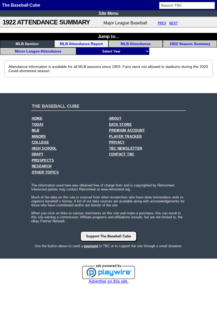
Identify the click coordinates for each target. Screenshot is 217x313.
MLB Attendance (136, 44)
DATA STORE (120, 125)
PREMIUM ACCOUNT (127, 130)
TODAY (38, 125)
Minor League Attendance (38, 51)
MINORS (39, 136)
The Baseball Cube (21, 5)
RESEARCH (42, 166)
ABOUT (115, 118)
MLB (35, 130)
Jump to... (108, 36)
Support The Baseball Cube (108, 236)
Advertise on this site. (109, 281)
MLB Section (27, 44)
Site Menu (109, 13)
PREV (162, 23)
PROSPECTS (43, 160)
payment (91, 246)
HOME (37, 118)
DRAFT (38, 154)
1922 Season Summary (190, 44)
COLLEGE (40, 142)
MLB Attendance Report (81, 44)
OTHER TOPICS (45, 172)
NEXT (173, 23)
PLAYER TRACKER (125, 136)
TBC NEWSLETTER (125, 148)
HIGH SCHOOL (44, 148)
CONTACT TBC (121, 154)
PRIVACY (117, 142)
